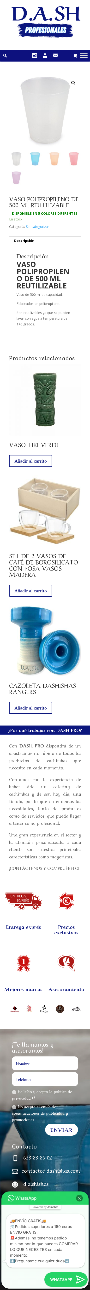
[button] (79, 1198)
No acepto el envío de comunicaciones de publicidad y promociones (40, 1112)
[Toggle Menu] (84, 55)
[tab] (45, 241)
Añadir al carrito (30, 461)
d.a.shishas (35, 1183)
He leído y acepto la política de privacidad (42, 1094)
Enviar (61, 1129)
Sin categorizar (37, 226)
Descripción (24, 240)
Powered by (45, 1207)
